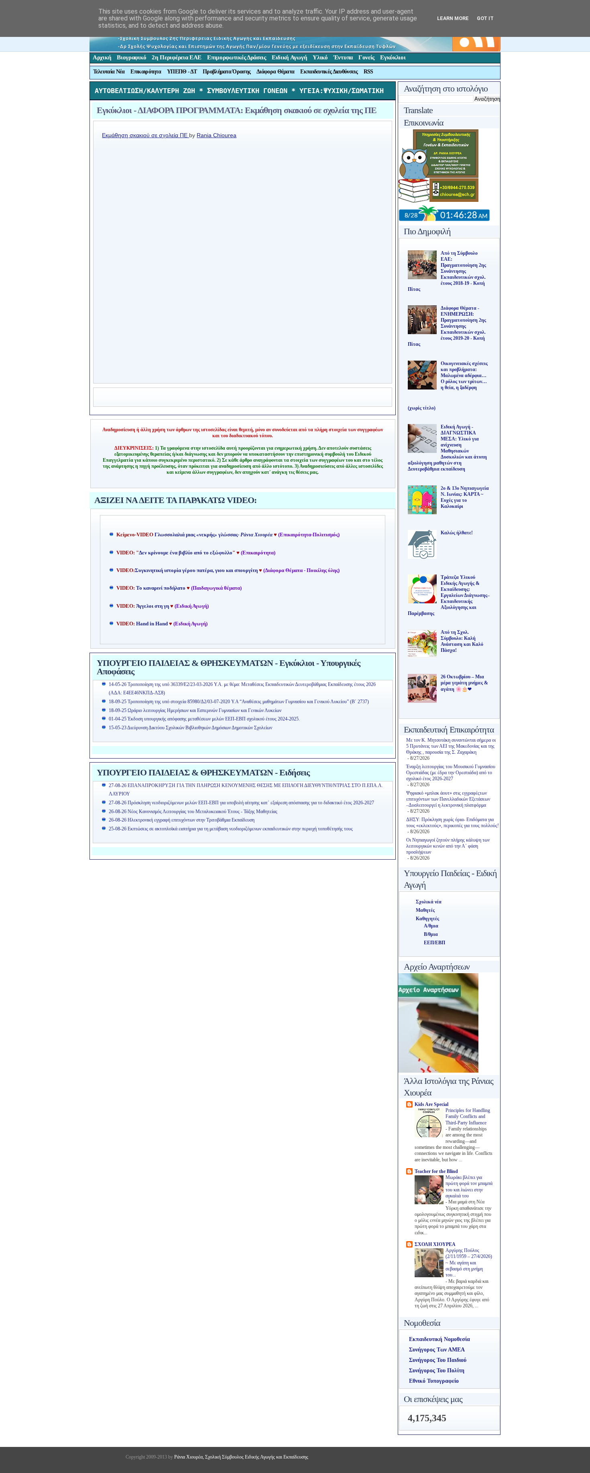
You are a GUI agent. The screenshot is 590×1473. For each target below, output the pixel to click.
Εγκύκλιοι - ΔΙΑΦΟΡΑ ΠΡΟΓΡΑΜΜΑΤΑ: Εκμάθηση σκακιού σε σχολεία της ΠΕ (236, 110)
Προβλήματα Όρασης (226, 72)
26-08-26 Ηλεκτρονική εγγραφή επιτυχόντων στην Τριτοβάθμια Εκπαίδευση (181, 820)
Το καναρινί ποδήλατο (160, 588)
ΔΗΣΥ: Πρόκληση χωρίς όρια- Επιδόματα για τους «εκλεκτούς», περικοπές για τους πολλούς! (452, 822)
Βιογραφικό (131, 57)
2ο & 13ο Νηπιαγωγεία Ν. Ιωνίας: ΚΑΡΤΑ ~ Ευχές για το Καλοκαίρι (465, 497)
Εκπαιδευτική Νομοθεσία (439, 1339)
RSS (368, 72)
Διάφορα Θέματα (275, 72)
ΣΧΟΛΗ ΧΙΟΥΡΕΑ (435, 1244)
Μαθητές (425, 910)
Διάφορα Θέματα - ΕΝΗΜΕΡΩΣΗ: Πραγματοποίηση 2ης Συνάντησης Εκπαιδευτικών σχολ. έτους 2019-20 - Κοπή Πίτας (447, 326)
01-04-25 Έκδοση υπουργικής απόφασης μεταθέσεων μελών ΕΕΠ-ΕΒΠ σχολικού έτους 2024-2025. (204, 719)
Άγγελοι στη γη (153, 606)
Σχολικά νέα (428, 902)
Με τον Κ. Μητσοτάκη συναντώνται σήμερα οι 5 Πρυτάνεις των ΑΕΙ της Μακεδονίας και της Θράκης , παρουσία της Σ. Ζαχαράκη (451, 746)
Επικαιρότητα (145, 72)
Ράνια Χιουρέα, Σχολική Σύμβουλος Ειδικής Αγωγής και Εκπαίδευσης (240, 1457)
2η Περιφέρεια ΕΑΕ (176, 57)
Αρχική (102, 57)
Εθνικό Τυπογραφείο (434, 1381)
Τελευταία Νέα (109, 72)
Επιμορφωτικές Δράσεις (236, 57)
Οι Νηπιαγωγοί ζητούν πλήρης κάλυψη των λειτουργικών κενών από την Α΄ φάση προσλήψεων (448, 846)
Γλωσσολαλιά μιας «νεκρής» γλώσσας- (214, 535)
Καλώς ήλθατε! (457, 533)
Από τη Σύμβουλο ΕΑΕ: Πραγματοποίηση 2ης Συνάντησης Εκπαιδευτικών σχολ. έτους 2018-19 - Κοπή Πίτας (447, 271)
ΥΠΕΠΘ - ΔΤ (182, 72)
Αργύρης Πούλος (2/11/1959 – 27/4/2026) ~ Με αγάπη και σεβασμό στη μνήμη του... (469, 1263)
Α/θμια (431, 926)
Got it (485, 18)
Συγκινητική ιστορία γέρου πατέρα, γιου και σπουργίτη (197, 570)
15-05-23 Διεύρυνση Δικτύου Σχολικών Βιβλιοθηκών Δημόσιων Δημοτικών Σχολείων (190, 727)
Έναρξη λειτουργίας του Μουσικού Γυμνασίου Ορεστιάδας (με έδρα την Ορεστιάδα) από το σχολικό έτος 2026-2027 (450, 772)
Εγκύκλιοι (392, 57)
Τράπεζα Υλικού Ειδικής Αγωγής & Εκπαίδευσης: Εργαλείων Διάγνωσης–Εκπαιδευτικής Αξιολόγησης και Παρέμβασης (449, 595)
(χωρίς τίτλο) (421, 408)
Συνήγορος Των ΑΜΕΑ (437, 1350)
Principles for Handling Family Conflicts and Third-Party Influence (468, 1117)
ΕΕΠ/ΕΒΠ (434, 942)
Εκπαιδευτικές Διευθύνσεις (329, 72)
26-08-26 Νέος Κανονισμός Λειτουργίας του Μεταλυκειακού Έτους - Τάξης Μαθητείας (193, 811)
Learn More (453, 18)
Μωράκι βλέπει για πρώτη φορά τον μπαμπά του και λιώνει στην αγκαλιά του (469, 1187)
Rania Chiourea (216, 135)
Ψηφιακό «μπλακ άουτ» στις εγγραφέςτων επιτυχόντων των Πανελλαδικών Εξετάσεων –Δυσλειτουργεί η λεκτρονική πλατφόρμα (448, 799)
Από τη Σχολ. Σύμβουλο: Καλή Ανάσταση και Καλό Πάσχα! (462, 641)
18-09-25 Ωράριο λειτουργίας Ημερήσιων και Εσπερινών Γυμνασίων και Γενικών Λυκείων (195, 710)
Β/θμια (431, 934)
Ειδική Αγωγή (289, 57)
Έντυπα (343, 57)
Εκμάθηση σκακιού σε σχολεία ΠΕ (145, 135)
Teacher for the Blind (436, 1171)
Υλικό (320, 57)
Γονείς (366, 57)
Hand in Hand (152, 624)
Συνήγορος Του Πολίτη (436, 1370)
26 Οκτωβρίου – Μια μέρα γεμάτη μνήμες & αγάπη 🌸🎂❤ (464, 683)
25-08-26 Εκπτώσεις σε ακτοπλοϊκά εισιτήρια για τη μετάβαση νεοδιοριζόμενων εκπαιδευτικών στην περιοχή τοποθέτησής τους (231, 829)
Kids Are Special (431, 1104)
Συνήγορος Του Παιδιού (437, 1360)
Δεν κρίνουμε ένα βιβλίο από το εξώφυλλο (185, 553)
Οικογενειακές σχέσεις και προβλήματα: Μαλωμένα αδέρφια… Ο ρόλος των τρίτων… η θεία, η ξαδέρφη (464, 375)
